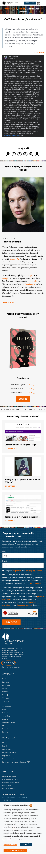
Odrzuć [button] (26, 844)
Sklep (4, 709)
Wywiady (5, 698)
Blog (3, 725)
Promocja (5, 682)
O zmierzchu (23, 378)
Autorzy (4, 688)
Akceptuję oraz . (23, 571)
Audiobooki (6, 685)
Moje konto (6, 743)
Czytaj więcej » (11, 448)
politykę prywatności (34, 571)
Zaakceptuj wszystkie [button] (15, 850)
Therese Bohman (11, 241)
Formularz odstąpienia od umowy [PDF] (16, 762)
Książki (4, 679)
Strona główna (10, 9)
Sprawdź (5, 667)
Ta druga (28, 275)
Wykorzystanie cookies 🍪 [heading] (18, 805)
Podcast (5, 692)
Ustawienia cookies (9, 759)
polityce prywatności (34, 583)
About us (5, 719)
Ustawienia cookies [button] (10, 844)
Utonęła (5, 278)
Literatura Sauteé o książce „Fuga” (21, 445)
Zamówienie (6, 749)
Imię (4, 551)
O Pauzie (5, 713)
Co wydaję (6, 716)
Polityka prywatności (9, 752)
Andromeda (32, 281)
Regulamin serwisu (24, 605)
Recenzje (22, 9)
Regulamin (6, 755)
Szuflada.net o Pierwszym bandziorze (22, 517)
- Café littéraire (38, 52)
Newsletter (6, 729)
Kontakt (5, 732)
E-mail (4, 561)
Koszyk (4, 746)
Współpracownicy (8, 722)
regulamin (17, 571)
